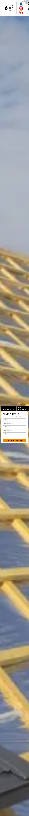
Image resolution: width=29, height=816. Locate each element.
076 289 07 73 (11, 8)
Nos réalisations (8, 409)
